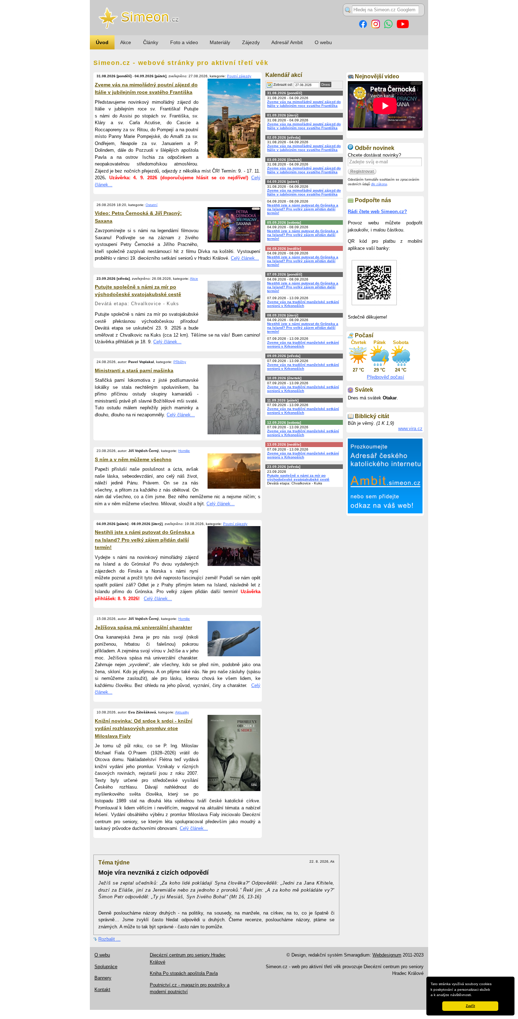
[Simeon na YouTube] (402, 26)
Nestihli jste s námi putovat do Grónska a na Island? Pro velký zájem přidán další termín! (145, 539)
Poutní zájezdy (239, 76)
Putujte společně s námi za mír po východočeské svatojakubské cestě (298, 477)
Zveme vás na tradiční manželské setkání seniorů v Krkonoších (303, 304)
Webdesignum (386, 955)
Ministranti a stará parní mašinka (134, 370)
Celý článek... (245, 258)
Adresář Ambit (287, 42)
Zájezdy (251, 42)
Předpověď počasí (385, 377)
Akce (125, 42)
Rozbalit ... (109, 939)
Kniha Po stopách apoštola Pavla (184, 973)
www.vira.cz (410, 428)
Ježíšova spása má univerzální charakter (143, 627)
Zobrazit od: (282, 84)
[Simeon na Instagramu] (375, 26)
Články (150, 42)
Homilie (184, 451)
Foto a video (184, 42)
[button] (473, 995)
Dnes (325, 84)
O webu (323, 42)
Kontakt (102, 989)
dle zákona (379, 184)
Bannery (102, 978)
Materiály (220, 42)
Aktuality (182, 712)
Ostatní (152, 205)
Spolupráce (105, 966)
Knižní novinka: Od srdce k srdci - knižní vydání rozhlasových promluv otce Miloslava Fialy (143, 728)
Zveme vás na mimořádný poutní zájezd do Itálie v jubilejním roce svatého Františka (304, 104)
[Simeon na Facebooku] (363, 26)
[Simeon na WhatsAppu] (388, 26)
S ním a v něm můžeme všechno (133, 459)
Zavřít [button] (470, 1006)
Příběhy (179, 362)
